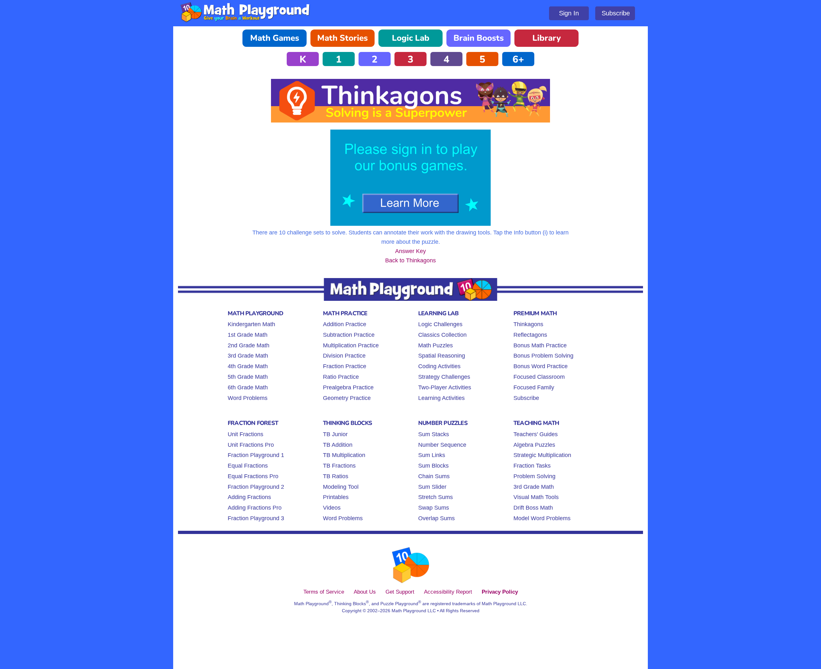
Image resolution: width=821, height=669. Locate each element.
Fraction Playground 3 (256, 518)
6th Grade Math (248, 387)
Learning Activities (441, 398)
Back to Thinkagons (410, 260)
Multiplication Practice (351, 345)
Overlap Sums (436, 518)
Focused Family (533, 387)
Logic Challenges (440, 324)
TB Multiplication (344, 455)
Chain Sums (434, 476)
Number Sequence (442, 445)
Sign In (569, 13)
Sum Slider (432, 487)
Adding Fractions (249, 497)
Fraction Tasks (532, 465)
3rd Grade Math (248, 355)
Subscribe (616, 13)
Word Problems (247, 398)
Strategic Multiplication (542, 455)
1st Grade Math (247, 335)
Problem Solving (534, 476)
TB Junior (335, 434)
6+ (518, 59)
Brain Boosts (478, 38)
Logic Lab (410, 38)
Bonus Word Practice (540, 366)
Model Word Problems (542, 518)
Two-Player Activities (444, 387)
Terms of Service (323, 592)
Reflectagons (530, 335)
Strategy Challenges (444, 377)
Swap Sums (433, 507)
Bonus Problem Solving (543, 355)
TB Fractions (339, 465)
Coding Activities (439, 366)
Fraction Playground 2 (256, 487)
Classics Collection (442, 335)
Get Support (399, 592)
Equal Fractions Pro (253, 476)
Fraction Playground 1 (256, 455)
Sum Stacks (433, 434)
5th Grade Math (248, 377)
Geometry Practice (347, 398)
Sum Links (431, 455)
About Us (365, 592)
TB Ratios (335, 476)
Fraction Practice (344, 366)
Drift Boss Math (533, 507)
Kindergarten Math (251, 324)
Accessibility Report (448, 592)
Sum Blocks (433, 465)
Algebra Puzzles (534, 445)
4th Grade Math (248, 366)
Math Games (274, 38)
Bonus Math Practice (540, 345)
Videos (332, 507)
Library (546, 38)
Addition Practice (344, 324)
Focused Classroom (539, 377)
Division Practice (344, 355)
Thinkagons (528, 324)
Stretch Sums (435, 497)
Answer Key (410, 251)
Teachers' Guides (535, 434)
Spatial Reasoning (441, 355)
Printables (336, 497)
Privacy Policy (500, 592)
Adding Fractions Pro (255, 507)
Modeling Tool (341, 487)
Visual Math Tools (536, 497)
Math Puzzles (435, 345)
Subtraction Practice (349, 335)
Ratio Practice (341, 377)
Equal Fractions (248, 465)
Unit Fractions (245, 434)
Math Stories (342, 38)
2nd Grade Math (248, 345)
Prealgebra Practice (348, 387)
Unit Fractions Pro (251, 445)
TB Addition (337, 445)
